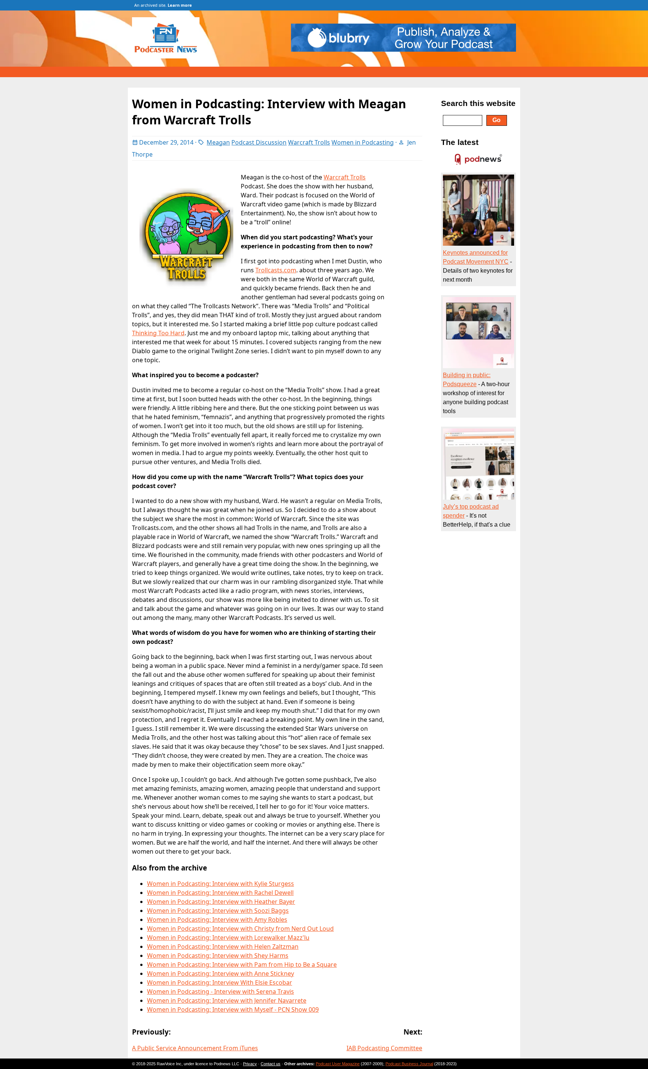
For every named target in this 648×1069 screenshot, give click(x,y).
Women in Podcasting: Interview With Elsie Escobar (219, 982)
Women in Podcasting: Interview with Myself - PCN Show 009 (233, 1009)
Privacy (250, 1064)
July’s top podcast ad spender (471, 511)
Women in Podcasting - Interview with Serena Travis (220, 991)
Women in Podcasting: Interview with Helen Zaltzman (222, 946)
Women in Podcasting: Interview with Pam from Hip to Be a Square (242, 964)
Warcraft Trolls (309, 142)
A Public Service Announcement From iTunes (195, 1048)
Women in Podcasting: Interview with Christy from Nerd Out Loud (240, 928)
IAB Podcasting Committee (384, 1048)
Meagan (218, 142)
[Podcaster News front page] (169, 56)
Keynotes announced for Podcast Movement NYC (475, 257)
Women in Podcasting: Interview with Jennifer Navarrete (226, 1000)
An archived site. (163, 5)
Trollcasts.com (275, 270)
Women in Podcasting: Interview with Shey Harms (217, 955)
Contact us (270, 1064)
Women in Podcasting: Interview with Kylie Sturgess (220, 883)
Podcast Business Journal (409, 1064)
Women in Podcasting (363, 142)
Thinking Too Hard (158, 333)
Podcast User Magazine (338, 1064)
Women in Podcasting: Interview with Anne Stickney (220, 973)
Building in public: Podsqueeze (466, 379)
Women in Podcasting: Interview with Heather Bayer (221, 901)
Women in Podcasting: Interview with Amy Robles (217, 919)
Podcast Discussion (258, 142)
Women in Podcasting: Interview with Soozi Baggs (218, 910)
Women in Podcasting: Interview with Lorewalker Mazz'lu (228, 937)
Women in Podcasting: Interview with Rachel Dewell (220, 892)
